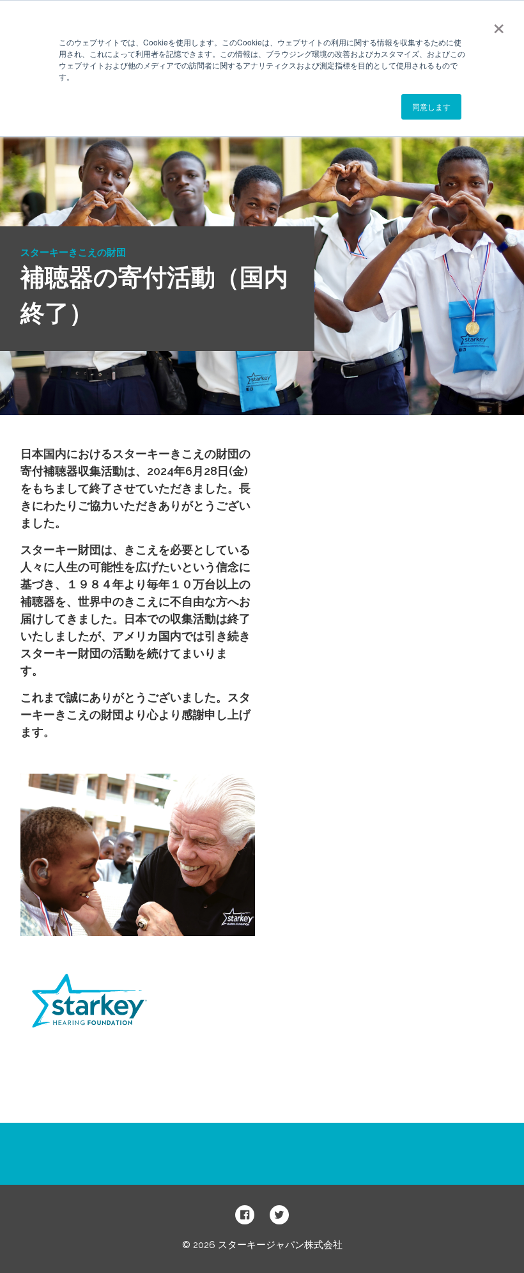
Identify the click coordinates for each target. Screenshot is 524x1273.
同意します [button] (431, 106)
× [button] (498, 24)
